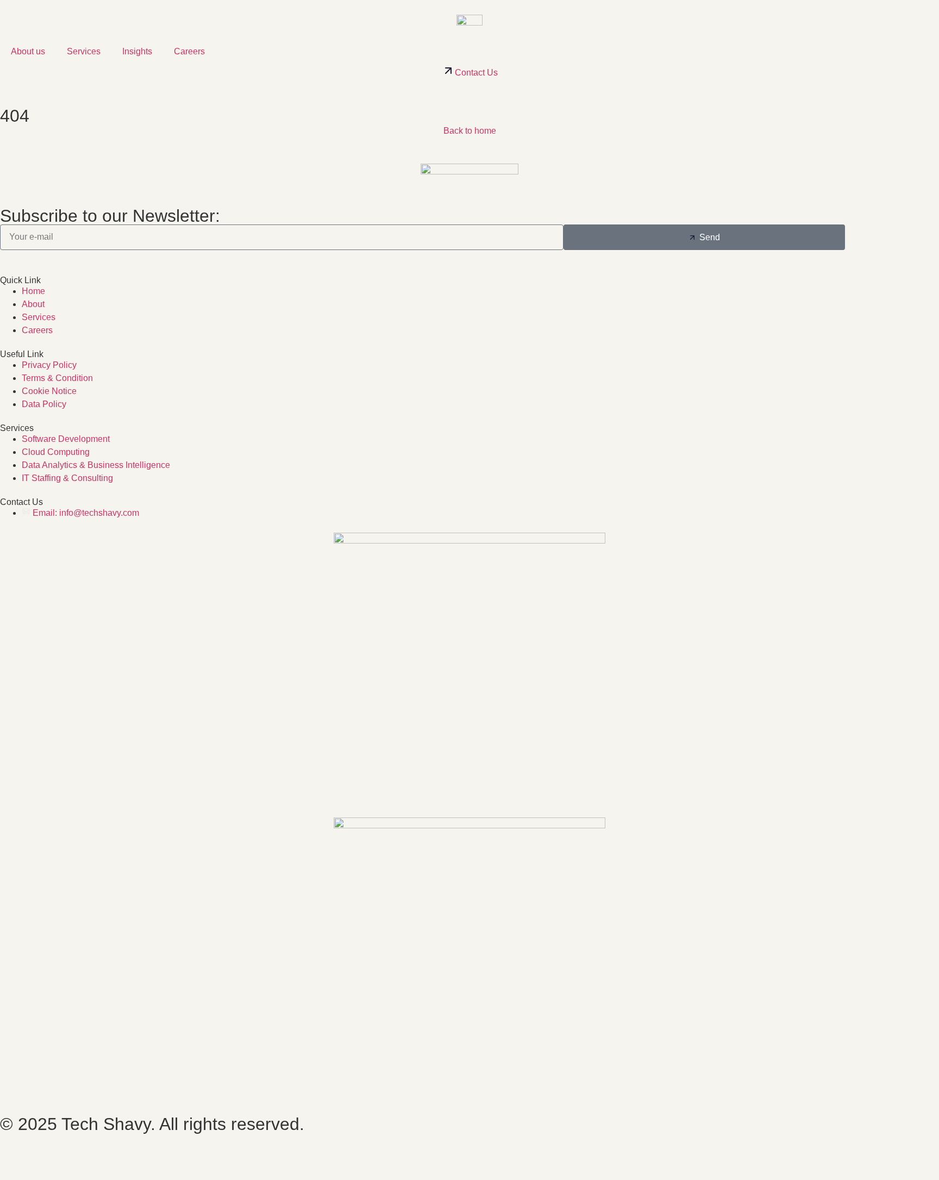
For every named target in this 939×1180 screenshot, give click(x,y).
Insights (137, 51)
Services (84, 51)
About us (28, 51)
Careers (189, 51)
